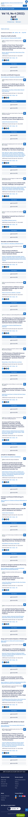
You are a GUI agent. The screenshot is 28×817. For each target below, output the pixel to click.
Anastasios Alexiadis (9, 259)
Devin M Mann (5, 220)
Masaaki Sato (19, 654)
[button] (26, 1)
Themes (17, 783)
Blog (16, 787)
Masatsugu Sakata (20, 653)
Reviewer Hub (4, 783)
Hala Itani (11, 325)
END (13, 32)
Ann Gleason (11, 543)
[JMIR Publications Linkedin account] (21, 796)
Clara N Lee (6, 91)
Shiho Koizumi (5, 654)
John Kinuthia (8, 700)
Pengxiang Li (11, 512)
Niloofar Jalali (5, 52)
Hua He (18, 742)
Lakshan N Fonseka (6, 121)
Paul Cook (4, 616)
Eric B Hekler (8, 432)
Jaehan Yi (11, 152)
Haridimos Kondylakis (16, 256)
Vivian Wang (11, 89)
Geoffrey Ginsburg (18, 155)
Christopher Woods (9, 156)
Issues (16, 785)
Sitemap (3, 800)
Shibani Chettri (5, 89)
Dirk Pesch (20, 394)
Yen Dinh (10, 153)
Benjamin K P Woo (14, 121)
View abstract (14, 63)
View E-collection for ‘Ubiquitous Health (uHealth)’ (11, 37)
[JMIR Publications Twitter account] (17, 796)
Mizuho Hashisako (12, 654)
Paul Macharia (5, 699)
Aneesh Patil (15, 153)
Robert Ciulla (16, 543)
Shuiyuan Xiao (14, 743)
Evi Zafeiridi (15, 394)
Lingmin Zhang (5, 512)
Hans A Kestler (21, 189)
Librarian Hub (4, 785)
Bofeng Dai (19, 745)
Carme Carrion (19, 700)
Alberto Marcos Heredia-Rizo (8, 475)
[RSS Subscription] (16, 798)
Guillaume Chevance (6, 430)
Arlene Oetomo (18, 52)
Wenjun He (14, 742)
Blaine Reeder (5, 617)
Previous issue (11, 21)
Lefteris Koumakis (19, 257)
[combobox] (14, 6)
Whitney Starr (11, 617)
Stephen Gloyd (20, 743)
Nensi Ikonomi (14, 187)
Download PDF (14, 67)
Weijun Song (14, 362)
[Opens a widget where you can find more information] (20, 815)
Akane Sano (8, 583)
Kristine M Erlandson (19, 616)
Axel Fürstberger (9, 188)
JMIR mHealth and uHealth (8, 8)
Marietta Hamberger (6, 187)
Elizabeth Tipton (14, 432)
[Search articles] (25, 6)
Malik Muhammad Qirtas (7, 394)
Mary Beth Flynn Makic (18, 617)
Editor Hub (3, 781)
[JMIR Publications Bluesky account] (16, 796)
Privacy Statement (5, 795)
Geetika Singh (5, 155)
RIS (19, 32)
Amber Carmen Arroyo (7, 292)
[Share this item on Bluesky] (11, 19)
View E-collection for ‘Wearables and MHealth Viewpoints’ (12, 76)
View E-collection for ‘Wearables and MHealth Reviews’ (12, 243)
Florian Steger (15, 189)
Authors (16, 781)
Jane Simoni (8, 743)
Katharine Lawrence (12, 220)
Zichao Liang (14, 745)
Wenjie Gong (9, 742)
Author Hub (3, 779)
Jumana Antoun (5, 325)
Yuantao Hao (7, 746)
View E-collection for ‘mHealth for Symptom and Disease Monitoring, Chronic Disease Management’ (12, 569)
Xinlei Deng (9, 745)
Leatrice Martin (21, 153)
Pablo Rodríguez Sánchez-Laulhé (9, 471)
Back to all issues (5, 28)
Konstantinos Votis (18, 259)
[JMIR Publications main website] (12, 3)
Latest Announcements (20, 779)
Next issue (18, 21)
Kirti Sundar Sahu (11, 52)
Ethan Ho (16, 152)
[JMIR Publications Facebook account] (19, 796)
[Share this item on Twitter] (13, 19)
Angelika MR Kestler (17, 188)
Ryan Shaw (15, 156)
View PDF (24, 32)
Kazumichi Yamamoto (6, 653)
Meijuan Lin (4, 745)
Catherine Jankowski (10, 616)
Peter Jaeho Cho (5, 152)
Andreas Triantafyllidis (6, 256)
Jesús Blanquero (10, 474)
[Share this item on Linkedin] (17, 19)
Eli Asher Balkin (17, 89)
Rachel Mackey (5, 543)
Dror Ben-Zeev (19, 582)
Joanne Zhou (5, 582)
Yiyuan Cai (4, 742)
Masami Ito (13, 653)
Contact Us (3, 798)
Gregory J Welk (21, 432)
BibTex (16, 32)
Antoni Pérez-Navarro (12, 699)
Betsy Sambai (20, 699)
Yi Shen (9, 362)
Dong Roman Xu (13, 746)
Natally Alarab (16, 325)
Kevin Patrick (4, 433)
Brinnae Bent (11, 155)
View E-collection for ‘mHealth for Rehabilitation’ (11, 456)
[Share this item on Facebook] (15, 19)
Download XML (14, 70)
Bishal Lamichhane (12, 582)
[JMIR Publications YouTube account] (23, 796)
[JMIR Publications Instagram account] (25, 796)
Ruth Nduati (13, 700)
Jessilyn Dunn (21, 156)
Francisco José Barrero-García (12, 473)
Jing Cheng (19, 362)
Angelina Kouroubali (10, 257)
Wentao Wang (5, 362)
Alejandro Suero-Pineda (19, 474)
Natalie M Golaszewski (15, 430)
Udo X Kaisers (9, 189)
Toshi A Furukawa (10, 655)
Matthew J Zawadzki (16, 292)
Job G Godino (10, 433)
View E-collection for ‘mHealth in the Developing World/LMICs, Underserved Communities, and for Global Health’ (13, 683)
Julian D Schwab (20, 187)
